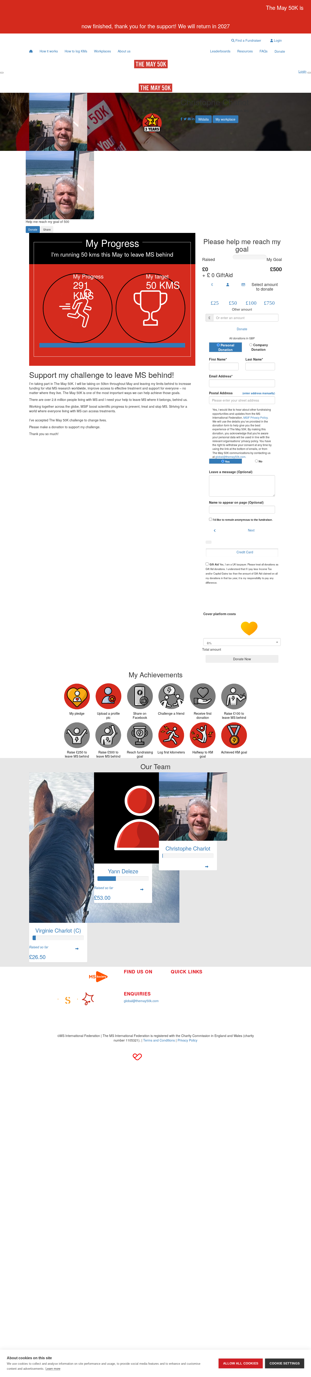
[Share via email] (189, 118)
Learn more (53, 1368)
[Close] (309, 72)
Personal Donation (226, 347)
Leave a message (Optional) (230, 471)
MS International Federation (234, 989)
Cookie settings (285, 1363)
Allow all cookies (240, 1363)
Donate (280, 51)
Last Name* (254, 359)
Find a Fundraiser (248, 40)
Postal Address (242, 393)
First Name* (218, 359)
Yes (227, 461)
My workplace (225, 119)
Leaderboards (220, 51)
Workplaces (102, 51)
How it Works (180, 978)
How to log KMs (76, 51)
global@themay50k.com (230, 457)
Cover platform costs (220, 613)
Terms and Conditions (159, 1040)
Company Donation (259, 347)
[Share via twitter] (185, 118)
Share (47, 229)
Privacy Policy (187, 1040)
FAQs (264, 51)
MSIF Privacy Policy (255, 417)
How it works (49, 51)
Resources (245, 51)
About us (124, 51)
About (175, 992)
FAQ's (218, 982)
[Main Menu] (2, 72)
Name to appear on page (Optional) (236, 502)
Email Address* (220, 376)
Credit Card (245, 552)
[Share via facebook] (182, 118)
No (260, 461)
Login (277, 40)
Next (251, 530)
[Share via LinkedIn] (193, 118)
